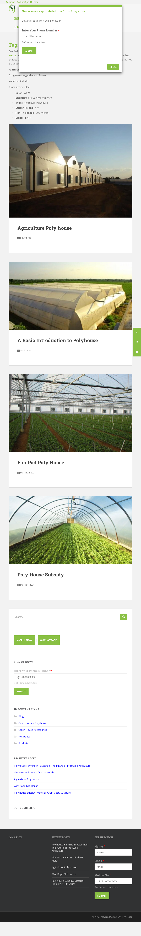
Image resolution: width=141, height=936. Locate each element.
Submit (29, 50)
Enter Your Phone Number (41, 30)
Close (113, 66)
